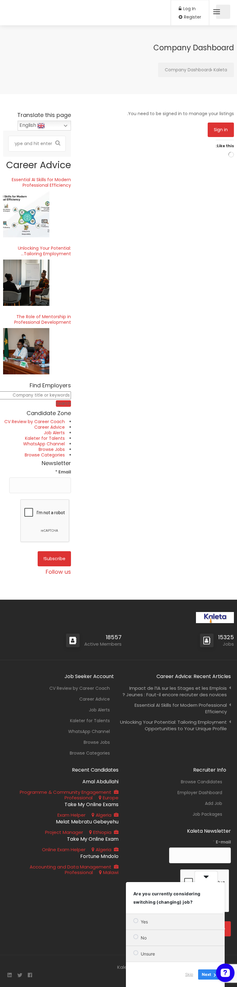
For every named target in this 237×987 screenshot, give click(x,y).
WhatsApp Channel (44, 444)
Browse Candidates (201, 782)
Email (63, 472)
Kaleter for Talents (45, 438)
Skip (189, 974)
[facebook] (30, 975)
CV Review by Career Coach (34, 422)
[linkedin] (9, 975)
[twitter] (19, 975)
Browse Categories (45, 455)
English (28, 125)
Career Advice (49, 427)
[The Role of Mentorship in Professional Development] (26, 351)
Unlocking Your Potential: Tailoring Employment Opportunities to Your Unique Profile (39, 250)
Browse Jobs (52, 449)
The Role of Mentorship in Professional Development (42, 319)
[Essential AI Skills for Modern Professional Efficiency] (26, 214)
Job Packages (207, 814)
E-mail (222, 842)
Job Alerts (54, 433)
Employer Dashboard (199, 792)
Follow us (58, 572)
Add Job (213, 803)
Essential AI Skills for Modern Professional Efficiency (41, 182)
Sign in (221, 130)
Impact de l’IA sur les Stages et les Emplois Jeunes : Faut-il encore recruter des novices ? (175, 691)
